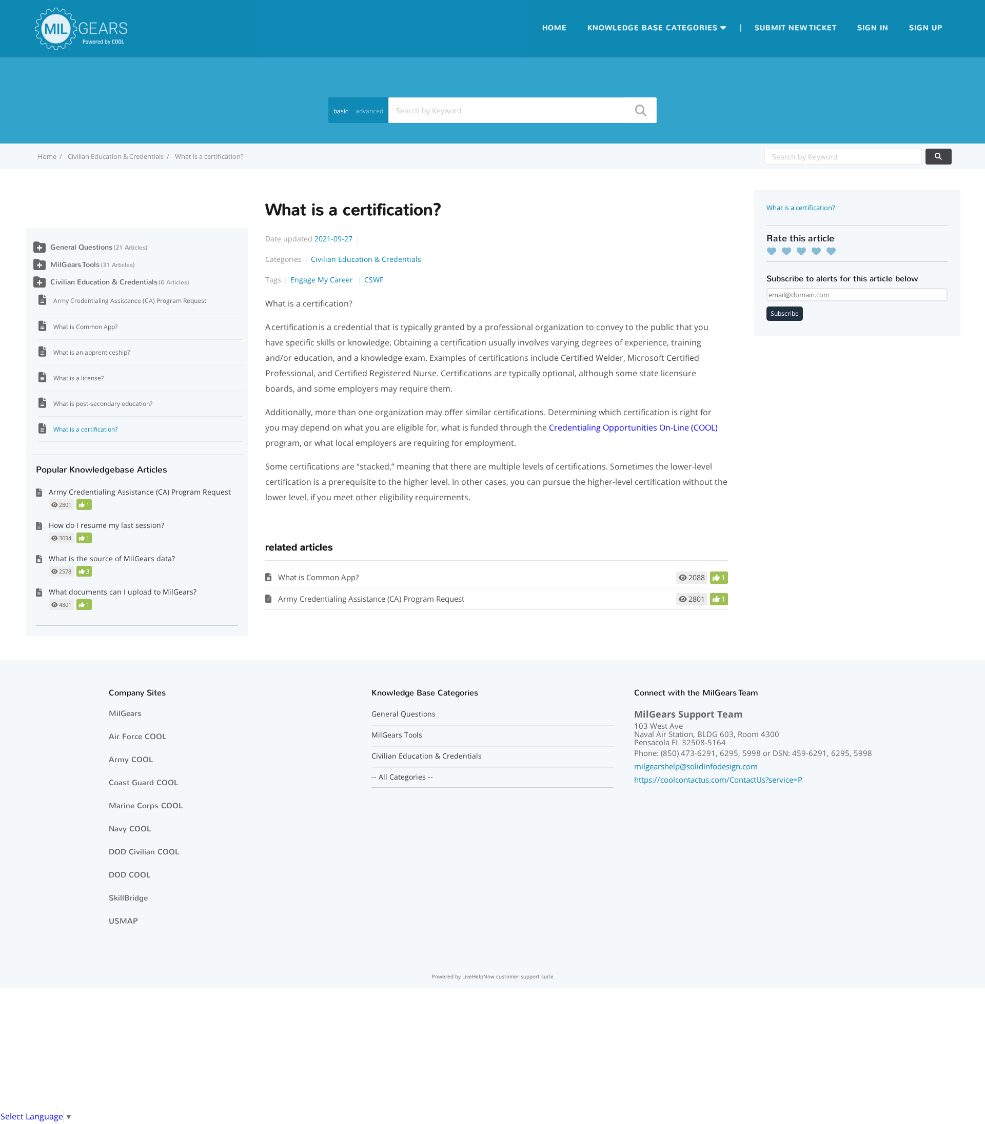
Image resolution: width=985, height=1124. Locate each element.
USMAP (123, 921)
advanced (369, 111)
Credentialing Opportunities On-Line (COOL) (633, 427)
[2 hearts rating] (789, 251)
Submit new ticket (796, 28)
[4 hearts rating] (819, 251)
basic (340, 111)
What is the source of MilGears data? (112, 558)
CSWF (373, 279)
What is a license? (78, 378)
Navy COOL (130, 829)
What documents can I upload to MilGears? (122, 592)
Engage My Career (322, 279)
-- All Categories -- (402, 777)
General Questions (81, 247)
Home (554, 28)
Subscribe (785, 313)
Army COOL (131, 759)
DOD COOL (130, 875)
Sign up (925, 28)
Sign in (873, 28)
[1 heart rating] (774, 251)
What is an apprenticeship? (91, 352)
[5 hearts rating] (833, 251)
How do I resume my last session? (106, 525)
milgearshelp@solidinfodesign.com (696, 766)
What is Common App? (318, 577)
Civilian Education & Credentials (116, 156)
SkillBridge (128, 898)
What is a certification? (85, 429)
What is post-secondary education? (102, 403)
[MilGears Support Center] (81, 27)
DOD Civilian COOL (144, 852)
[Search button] (640, 110)
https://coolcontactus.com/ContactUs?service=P (718, 779)
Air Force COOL (138, 736)
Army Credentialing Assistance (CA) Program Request (371, 599)
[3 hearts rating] (804, 251)
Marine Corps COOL (146, 806)
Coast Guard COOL (144, 783)
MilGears (125, 713)
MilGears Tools (75, 265)
